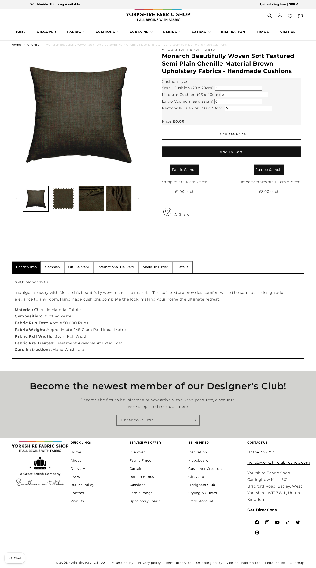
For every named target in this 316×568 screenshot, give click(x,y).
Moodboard (198, 460)
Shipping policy (209, 563)
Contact (77, 493)
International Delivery (115, 267)
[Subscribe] (194, 420)
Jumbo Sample (269, 170)
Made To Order (155, 267)
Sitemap (297, 563)
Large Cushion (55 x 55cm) (188, 101)
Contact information (243, 563)
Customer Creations (205, 468)
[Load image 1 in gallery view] (35, 198)
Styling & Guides (202, 493)
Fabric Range (141, 493)
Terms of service (178, 563)
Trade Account (201, 501)
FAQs (75, 477)
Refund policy (122, 563)
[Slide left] (17, 199)
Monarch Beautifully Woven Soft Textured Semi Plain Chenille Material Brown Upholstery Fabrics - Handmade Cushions (136, 44)
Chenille (33, 44)
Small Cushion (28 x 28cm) (188, 88)
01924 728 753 (261, 452)
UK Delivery (78, 267)
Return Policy (82, 485)
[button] (75, 32)
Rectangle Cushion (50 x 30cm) (193, 108)
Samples (52, 267)
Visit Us (77, 501)
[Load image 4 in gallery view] (119, 198)
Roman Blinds (142, 477)
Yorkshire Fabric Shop (87, 562)
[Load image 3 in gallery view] (91, 198)
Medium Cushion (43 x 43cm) (191, 94)
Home (16, 44)
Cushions (138, 485)
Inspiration (197, 452)
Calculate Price (231, 134)
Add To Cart (231, 152)
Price (167, 121)
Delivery (78, 468)
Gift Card (196, 477)
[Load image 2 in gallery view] (63, 198)
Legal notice (275, 563)
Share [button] (184, 214)
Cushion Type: (176, 81)
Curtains (137, 468)
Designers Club (201, 485)
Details (183, 267)
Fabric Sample (184, 170)
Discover (137, 452)
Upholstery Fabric (145, 501)
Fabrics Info (26, 267)
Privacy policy (149, 563)
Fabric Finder (141, 460)
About (76, 460)
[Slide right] (138, 199)
